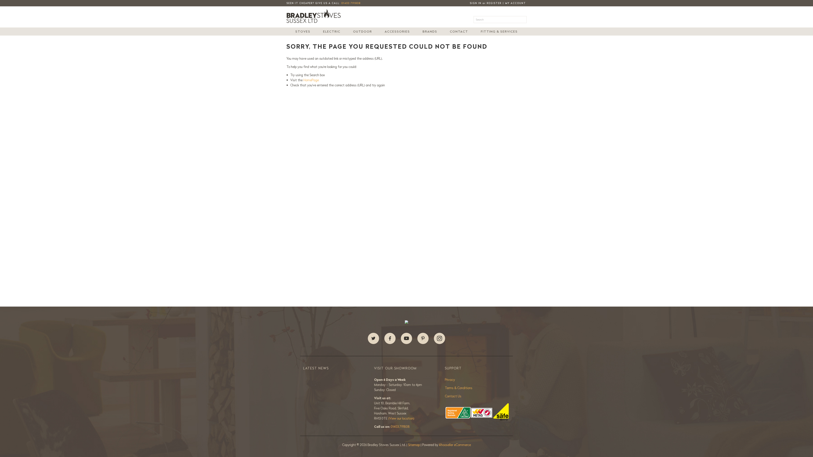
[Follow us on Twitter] (373, 338)
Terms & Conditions (458, 388)
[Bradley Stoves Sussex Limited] (314, 16)
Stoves (302, 31)
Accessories (397, 31)
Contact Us (453, 396)
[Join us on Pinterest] (423, 338)
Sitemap (414, 445)
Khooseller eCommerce (455, 445)
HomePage (311, 80)
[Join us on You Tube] (406, 338)
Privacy (450, 380)
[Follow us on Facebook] (390, 338)
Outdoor (362, 31)
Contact (459, 31)
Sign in (475, 3)
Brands (430, 31)
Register (494, 3)
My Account (515, 3)
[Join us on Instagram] (439, 338)
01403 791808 (351, 3)
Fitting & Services (499, 31)
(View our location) (401, 418)
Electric (331, 31)
